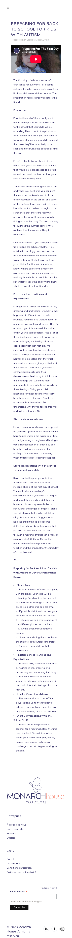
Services (11, 833)
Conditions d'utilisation (19, 867)
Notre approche (15, 829)
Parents (11, 859)
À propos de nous (16, 824)
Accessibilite (13, 863)
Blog (29, 39)
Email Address (18, 891)
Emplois (11, 837)
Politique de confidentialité (21, 872)
